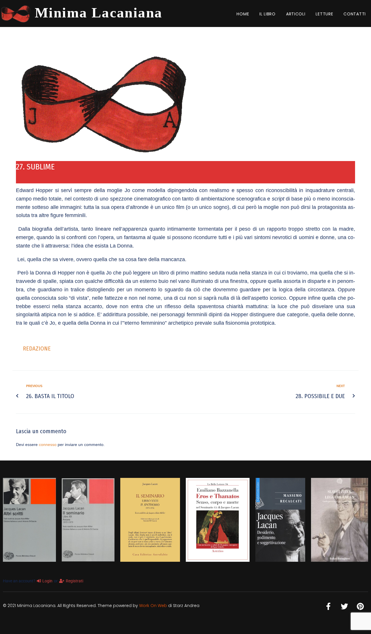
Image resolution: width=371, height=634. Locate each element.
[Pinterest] (360, 606)
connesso (48, 444)
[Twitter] (344, 606)
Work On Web (153, 605)
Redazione (37, 348)
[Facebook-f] (328, 606)
